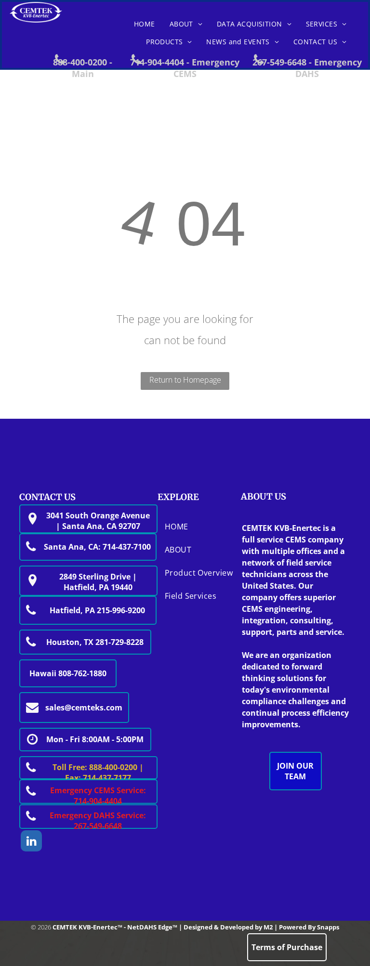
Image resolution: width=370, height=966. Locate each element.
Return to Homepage (185, 379)
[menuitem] (144, 24)
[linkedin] (31, 842)
